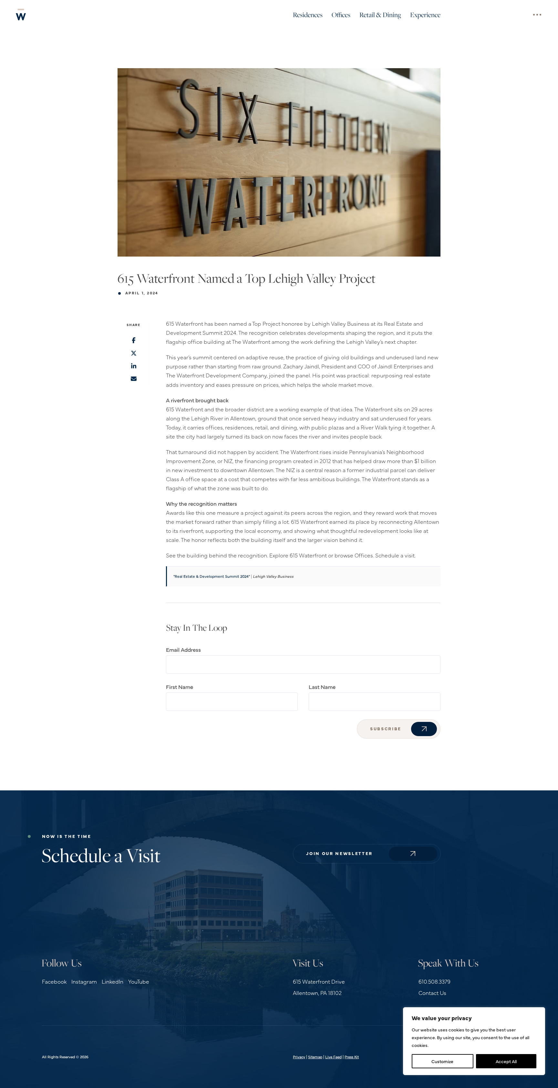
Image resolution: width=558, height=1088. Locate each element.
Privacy (299, 1056)
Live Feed (333, 1056)
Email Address (183, 649)
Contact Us (432, 992)
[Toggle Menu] (537, 14)
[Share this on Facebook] (134, 340)
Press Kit (352, 1056)
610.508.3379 (434, 981)
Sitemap (315, 1056)
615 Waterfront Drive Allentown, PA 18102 (319, 986)
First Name (179, 686)
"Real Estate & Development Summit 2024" (211, 576)
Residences (308, 14)
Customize (442, 1061)
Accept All (506, 1061)
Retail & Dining (380, 14)
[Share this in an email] (134, 379)
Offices (341, 14)
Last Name (322, 686)
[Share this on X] (134, 353)
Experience (425, 14)
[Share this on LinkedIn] (134, 366)
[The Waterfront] (21, 14)
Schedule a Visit (101, 855)
